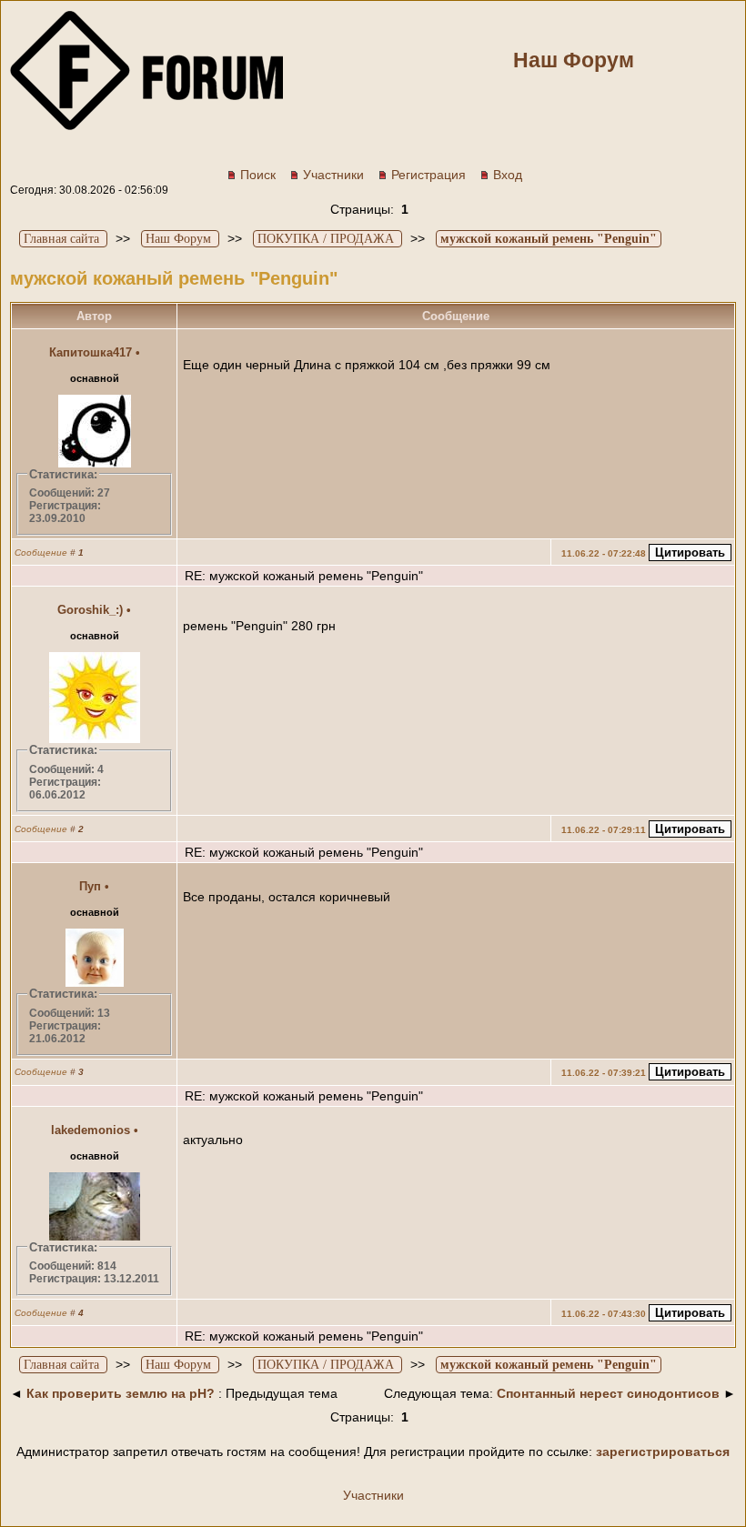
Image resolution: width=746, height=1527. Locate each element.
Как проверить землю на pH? (120, 1393)
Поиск (258, 174)
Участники (333, 174)
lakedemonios (90, 1130)
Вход (507, 174)
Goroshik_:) (90, 610)
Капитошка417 (90, 352)
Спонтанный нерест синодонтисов (608, 1393)
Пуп (90, 886)
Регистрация (428, 174)
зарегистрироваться (663, 1451)
